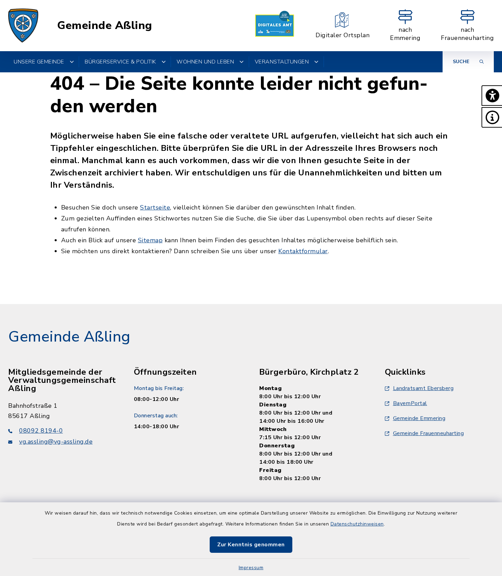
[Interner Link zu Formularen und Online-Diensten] (274, 25)
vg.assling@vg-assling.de (56, 441)
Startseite (155, 207)
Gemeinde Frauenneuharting (428, 433)
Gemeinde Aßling (104, 25)
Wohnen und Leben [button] (205, 62)
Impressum (251, 567)
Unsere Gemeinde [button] (39, 62)
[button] (492, 95)
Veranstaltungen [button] (282, 62)
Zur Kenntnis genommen (251, 544)
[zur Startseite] (23, 25)
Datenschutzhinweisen (357, 524)
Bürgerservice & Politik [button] (120, 62)
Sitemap (150, 240)
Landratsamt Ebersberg (423, 388)
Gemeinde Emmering (419, 418)
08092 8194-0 (41, 431)
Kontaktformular (303, 251)
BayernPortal (410, 403)
